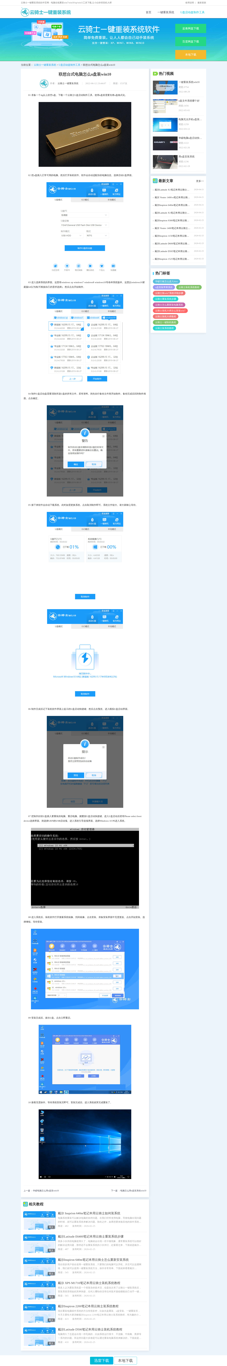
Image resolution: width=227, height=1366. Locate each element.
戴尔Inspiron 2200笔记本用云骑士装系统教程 (88, 1306)
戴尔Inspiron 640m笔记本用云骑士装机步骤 (172, 205)
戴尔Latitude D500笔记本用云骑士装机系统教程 (90, 1329)
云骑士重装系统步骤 (165, 299)
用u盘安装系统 (187, 156)
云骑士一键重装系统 (45, 65)
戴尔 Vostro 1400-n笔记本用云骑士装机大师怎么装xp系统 (172, 197)
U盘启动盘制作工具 (192, 12)
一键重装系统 (166, 12)
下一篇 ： (128, 1191)
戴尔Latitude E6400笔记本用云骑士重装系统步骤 (91, 1236)
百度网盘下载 (190, 41)
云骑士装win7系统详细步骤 (169, 293)
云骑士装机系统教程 (189, 287)
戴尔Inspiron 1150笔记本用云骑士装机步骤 (172, 236)
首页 (148, 12)
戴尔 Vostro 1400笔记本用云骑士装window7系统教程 (172, 228)
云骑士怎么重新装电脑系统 (169, 305)
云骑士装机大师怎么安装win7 (170, 310)
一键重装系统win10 (189, 82)
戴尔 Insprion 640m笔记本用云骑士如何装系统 (89, 1213)
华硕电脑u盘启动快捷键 (190, 138)
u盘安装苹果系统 (164, 287)
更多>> (200, 181)
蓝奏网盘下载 (190, 28)
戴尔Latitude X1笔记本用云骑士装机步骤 (172, 189)
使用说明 (189, 3)
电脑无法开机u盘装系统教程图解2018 (190, 119)
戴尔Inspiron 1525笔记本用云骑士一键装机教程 (172, 259)
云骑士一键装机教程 (165, 322)
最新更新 (202, 3)
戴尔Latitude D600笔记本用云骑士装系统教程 (172, 243)
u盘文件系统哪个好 (189, 100)
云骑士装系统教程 (164, 328)
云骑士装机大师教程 (165, 316)
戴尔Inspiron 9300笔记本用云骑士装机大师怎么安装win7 (172, 220)
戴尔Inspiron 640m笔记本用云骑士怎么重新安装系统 (93, 1259)
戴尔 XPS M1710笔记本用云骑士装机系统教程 (89, 1283)
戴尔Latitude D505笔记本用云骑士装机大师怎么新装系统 (172, 251)
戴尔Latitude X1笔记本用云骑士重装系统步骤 (172, 213)
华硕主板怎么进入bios (166, 281)
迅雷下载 (101, 1361)
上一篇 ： (41, 1191)
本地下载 (190, 54)
